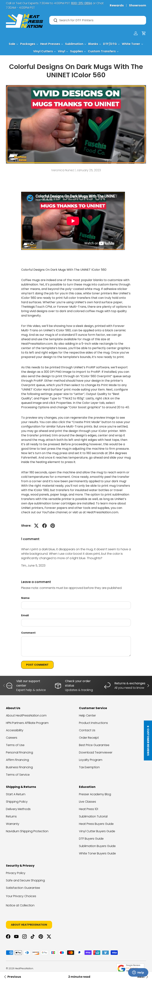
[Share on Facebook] (44, 526)
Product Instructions (93, 723)
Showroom (137, 5)
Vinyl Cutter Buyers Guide (97, 831)
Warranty (12, 824)
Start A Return (15, 794)
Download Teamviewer (95, 752)
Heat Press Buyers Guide (96, 824)
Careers (11, 738)
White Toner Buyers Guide (97, 853)
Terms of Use (15, 745)
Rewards (117, 5)
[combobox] (97, 20)
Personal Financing (19, 752)
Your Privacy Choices (21, 896)
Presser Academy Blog (95, 794)
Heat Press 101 (88, 809)
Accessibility (14, 730)
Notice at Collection (20, 905)
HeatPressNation (24, 968)
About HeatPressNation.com (26, 715)
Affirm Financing (17, 760)
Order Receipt (89, 738)
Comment (28, 633)
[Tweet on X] (36, 526)
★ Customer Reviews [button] (148, 740)
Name (25, 598)
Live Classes (87, 802)
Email (25, 615)
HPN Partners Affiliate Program (27, 723)
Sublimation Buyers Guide (97, 846)
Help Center (87, 715)
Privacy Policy (15, 873)
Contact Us (87, 730)
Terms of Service (18, 775)
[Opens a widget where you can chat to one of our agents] (138, 972)
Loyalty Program (90, 760)
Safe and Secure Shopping (25, 880)
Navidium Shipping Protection (27, 831)
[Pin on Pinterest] (53, 526)
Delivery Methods (18, 809)
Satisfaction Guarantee (23, 888)
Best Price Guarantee (94, 745)
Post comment (37, 665)
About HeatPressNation (29, 925)
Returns (11, 816)
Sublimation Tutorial (93, 816)
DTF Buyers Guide (91, 838)
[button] (144, 33)
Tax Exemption (89, 767)
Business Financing (19, 767)
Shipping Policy (17, 802)
